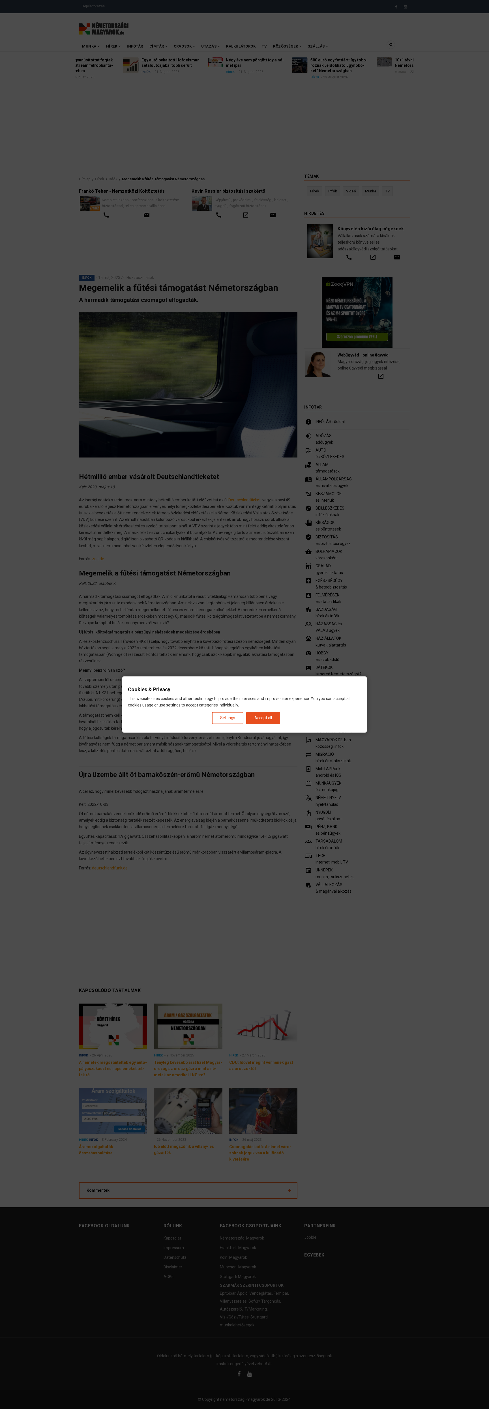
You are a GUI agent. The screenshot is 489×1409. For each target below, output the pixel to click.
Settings (227, 718)
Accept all (263, 718)
